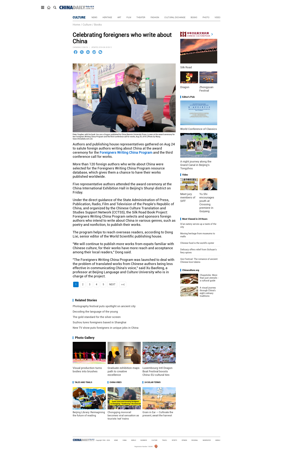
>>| (122, 284)
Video (217, 17)
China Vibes (116, 382)
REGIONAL (194, 440)
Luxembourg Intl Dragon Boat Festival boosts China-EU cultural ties (157, 371)
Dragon (184, 87)
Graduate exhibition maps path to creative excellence (124, 371)
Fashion (155, 17)
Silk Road (186, 67)
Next (112, 284)
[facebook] (76, 52)
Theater (140, 17)
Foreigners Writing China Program (126, 152)
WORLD (133, 440)
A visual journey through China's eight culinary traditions (208, 291)
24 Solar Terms (152, 382)
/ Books (97, 24)
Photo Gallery (84, 338)
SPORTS (174, 440)
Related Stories (86, 300)
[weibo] (94, 52)
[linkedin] (88, 52)
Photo (206, 17)
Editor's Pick (188, 97)
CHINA (125, 440)
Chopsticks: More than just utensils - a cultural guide (209, 278)
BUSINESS (144, 440)
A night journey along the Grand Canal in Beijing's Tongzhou (195, 165)
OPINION (184, 440)
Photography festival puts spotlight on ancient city (104, 306)
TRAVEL (164, 440)
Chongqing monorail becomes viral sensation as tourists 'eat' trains (123, 415)
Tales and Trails (83, 382)
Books (194, 17)
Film (128, 17)
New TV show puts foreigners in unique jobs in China (105, 327)
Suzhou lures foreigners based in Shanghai (99, 322)
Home (76, 24)
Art (119, 17)
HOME (116, 440)
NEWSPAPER (207, 440)
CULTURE (79, 17)
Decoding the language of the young (95, 311)
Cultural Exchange (174, 17)
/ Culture (86, 24)
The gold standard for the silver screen (97, 317)
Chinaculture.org (190, 270)
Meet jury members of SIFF (187, 197)
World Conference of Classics (198, 129)
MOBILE (217, 440)
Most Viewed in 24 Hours (194, 219)
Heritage (107, 17)
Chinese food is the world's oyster (197, 243)
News (94, 17)
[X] (82, 52)
